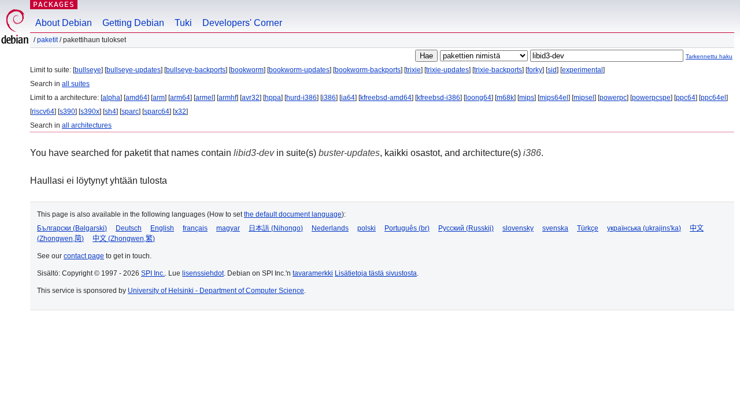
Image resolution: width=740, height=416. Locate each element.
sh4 (110, 111)
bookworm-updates (299, 70)
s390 (67, 111)
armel (204, 98)
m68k (505, 98)
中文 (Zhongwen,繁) (123, 239)
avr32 (251, 98)
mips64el (553, 98)
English (162, 228)
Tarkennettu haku (709, 56)
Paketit (47, 40)
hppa (273, 98)
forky (534, 70)
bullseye (88, 70)
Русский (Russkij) (466, 228)
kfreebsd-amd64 (386, 98)
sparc (130, 111)
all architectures (87, 125)
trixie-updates (447, 70)
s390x (89, 111)
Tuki (183, 23)
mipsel (584, 98)
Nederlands (330, 228)
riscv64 (43, 111)
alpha (111, 98)
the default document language (293, 214)
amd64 (136, 98)
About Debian (63, 23)
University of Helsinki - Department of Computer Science (216, 291)
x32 (180, 111)
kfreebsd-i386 (438, 98)
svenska (555, 228)
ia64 (348, 98)
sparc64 (156, 111)
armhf (227, 98)
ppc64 (685, 98)
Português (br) (407, 228)
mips (526, 98)
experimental (582, 70)
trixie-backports (498, 70)
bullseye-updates (133, 70)
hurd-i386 (301, 98)
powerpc (613, 98)
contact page (84, 256)
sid (552, 70)
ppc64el (713, 98)
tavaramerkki (313, 273)
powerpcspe (651, 98)
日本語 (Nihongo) (276, 228)
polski (366, 228)
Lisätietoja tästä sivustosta (376, 273)
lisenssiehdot (203, 273)
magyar (228, 228)
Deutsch (129, 228)
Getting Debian (133, 23)
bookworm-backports (368, 70)
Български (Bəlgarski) (72, 228)
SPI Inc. (153, 273)
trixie (413, 70)
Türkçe (587, 228)
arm (159, 98)
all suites (76, 84)
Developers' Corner (242, 23)
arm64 (180, 98)
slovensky (518, 228)
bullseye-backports (195, 70)
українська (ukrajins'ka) (644, 228)
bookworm (247, 70)
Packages (54, 4)
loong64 (478, 98)
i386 (329, 98)
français (195, 228)
